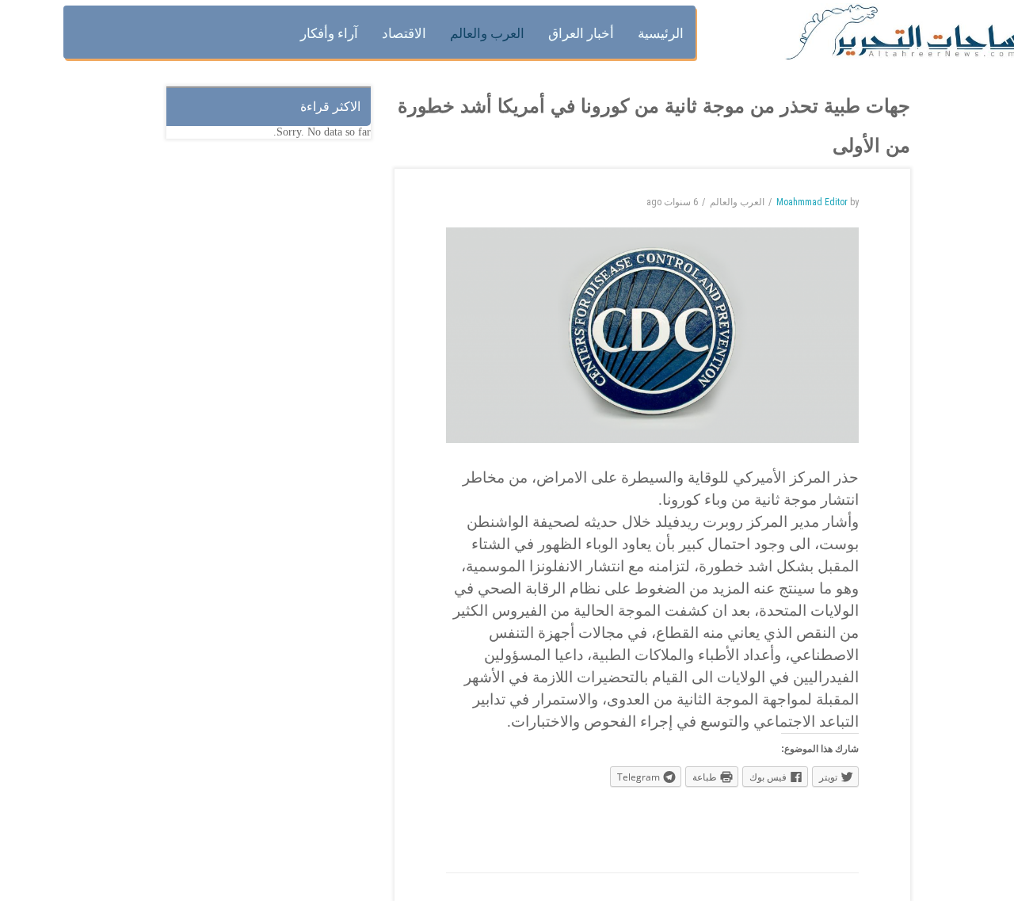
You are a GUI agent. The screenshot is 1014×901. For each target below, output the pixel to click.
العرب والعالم (737, 202)
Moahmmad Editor (812, 202)
